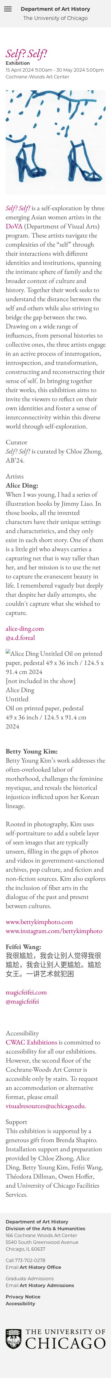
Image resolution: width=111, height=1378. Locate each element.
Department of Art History (55, 9)
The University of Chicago (55, 18)
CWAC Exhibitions (31, 1042)
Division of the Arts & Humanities (45, 1228)
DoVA (14, 226)
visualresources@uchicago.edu (45, 1105)
